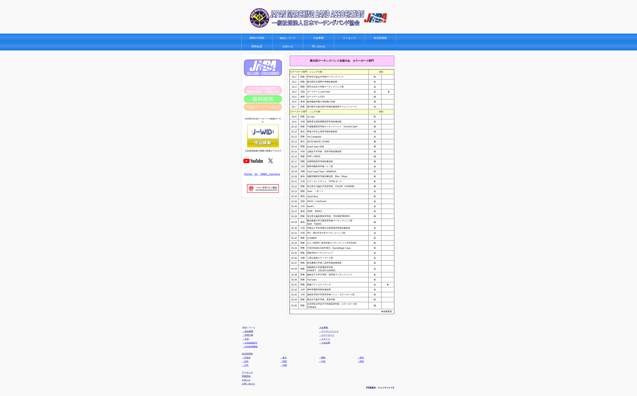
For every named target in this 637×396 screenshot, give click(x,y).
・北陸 (245, 361)
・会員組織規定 (249, 343)
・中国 (322, 361)
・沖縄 (283, 365)
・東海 (360, 357)
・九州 (245, 365)
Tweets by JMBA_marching (262, 174)
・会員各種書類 (250, 346)
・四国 (360, 361)
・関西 (283, 361)
